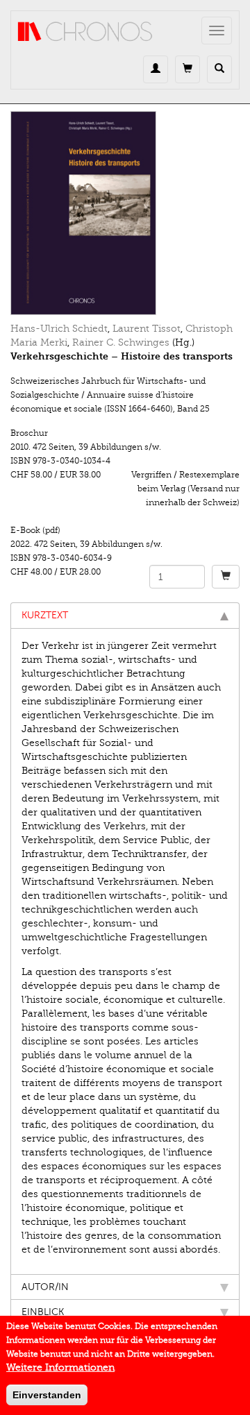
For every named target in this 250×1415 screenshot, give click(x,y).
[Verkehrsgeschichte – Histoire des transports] (125, 213)
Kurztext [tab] (45, 615)
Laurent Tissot (146, 328)
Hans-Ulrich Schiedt (59, 328)
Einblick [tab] (43, 1312)
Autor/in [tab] (45, 1287)
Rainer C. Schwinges (120, 342)
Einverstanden (46, 1394)
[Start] (85, 32)
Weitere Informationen (60, 1367)
